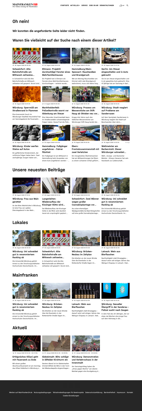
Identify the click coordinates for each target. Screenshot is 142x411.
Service (84, 5)
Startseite (64, 5)
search (127, 5)
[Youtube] (77, 385)
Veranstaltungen (107, 5)
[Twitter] (71, 385)
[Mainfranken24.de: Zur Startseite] (24, 5)
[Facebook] (65, 385)
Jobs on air (93, 5)
